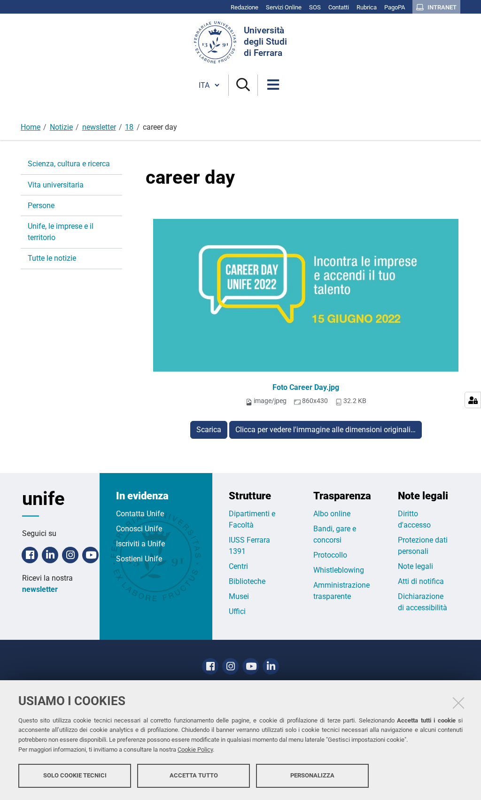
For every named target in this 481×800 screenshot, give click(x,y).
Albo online (331, 513)
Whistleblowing (338, 570)
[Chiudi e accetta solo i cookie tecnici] (458, 702)
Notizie (61, 127)
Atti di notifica (421, 581)
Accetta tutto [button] (194, 775)
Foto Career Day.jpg (305, 387)
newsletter (99, 127)
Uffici (237, 611)
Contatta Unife (140, 513)
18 (129, 127)
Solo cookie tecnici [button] (75, 775)
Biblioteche (247, 581)
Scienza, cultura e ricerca (69, 163)
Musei (239, 596)
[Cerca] (243, 85)
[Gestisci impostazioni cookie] (473, 400)
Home (30, 127)
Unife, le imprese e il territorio (60, 232)
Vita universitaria (56, 184)
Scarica (208, 429)
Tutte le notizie (52, 258)
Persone (41, 205)
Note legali (415, 566)
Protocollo (330, 555)
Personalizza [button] (312, 775)
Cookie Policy (195, 749)
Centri (238, 566)
